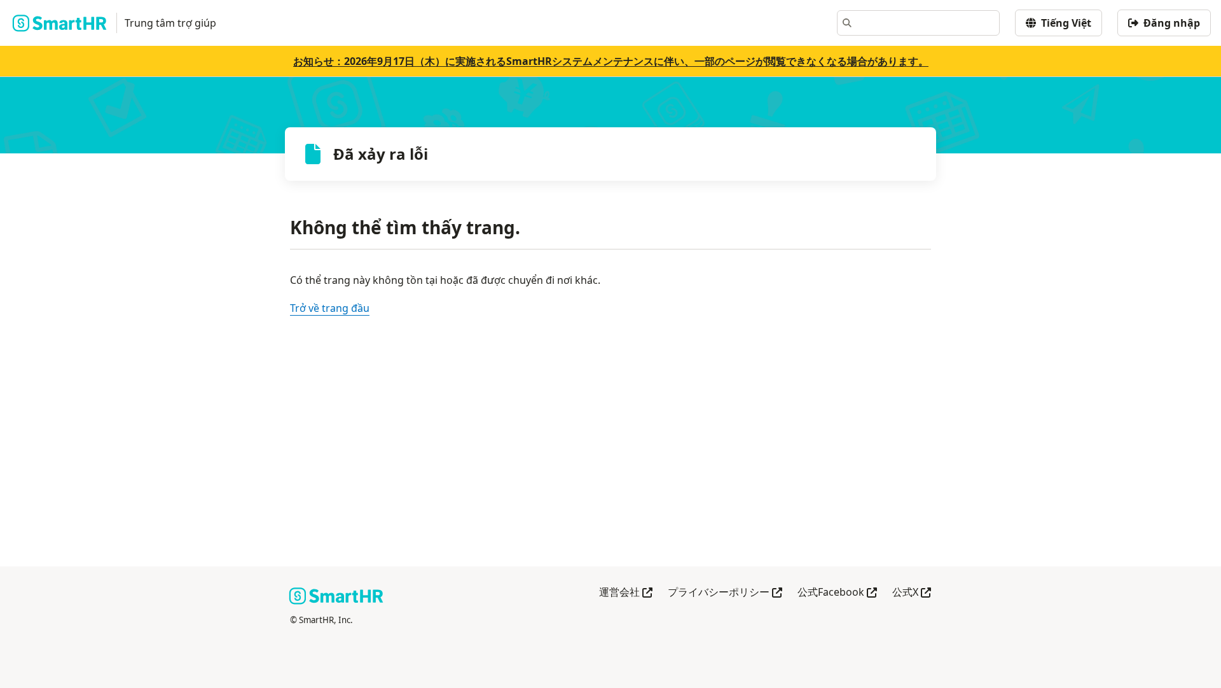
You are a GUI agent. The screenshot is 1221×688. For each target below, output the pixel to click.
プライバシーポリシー (725, 593)
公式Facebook (837, 593)
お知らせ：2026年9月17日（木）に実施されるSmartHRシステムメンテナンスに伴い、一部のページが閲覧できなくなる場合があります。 (610, 61)
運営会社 (625, 593)
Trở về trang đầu (329, 308)
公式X (911, 593)
